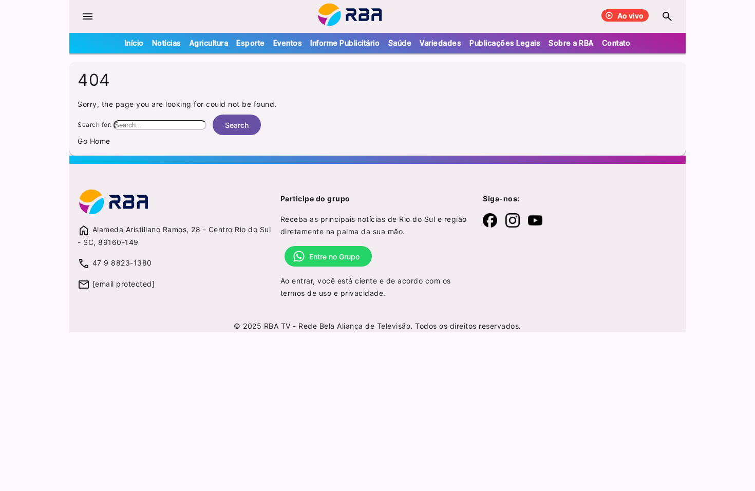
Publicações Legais (504, 43)
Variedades (440, 43)
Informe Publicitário (345, 43)
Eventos (288, 43)
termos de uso (306, 293)
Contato (616, 43)
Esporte (250, 43)
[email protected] (123, 283)
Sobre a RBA (571, 43)
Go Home (94, 141)
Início (134, 43)
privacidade (362, 293)
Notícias (166, 43)
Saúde (400, 43)
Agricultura (209, 43)
